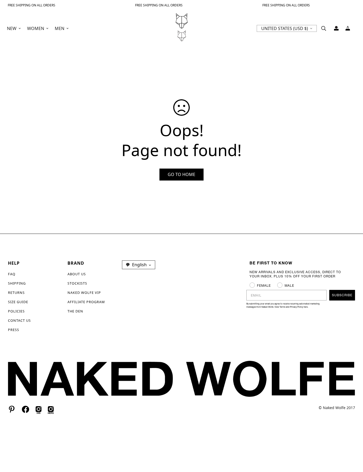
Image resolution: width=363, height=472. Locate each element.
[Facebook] (25, 409)
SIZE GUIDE (18, 301)
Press (13, 329)
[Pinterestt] (11, 409)
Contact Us (19, 320)
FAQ (11, 274)
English (139, 265)
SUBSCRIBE (342, 295)
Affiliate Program (86, 301)
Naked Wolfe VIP (84, 292)
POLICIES (16, 311)
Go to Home (181, 174)
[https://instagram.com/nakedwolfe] (51, 409)
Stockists (77, 283)
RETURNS (16, 292)
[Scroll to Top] (353, 443)
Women (35, 28)
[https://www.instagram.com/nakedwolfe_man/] (38, 409)
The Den (75, 311)
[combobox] (138, 265)
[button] (347, 28)
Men (59, 28)
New (11, 28)
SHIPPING (17, 283)
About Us (76, 274)
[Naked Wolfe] (182, 28)
